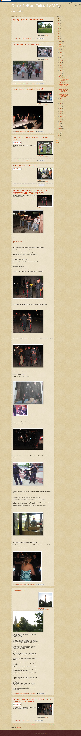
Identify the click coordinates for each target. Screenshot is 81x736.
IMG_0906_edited (40, 58)
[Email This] (39, 38)
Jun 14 (61, 100)
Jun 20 (61, 68)
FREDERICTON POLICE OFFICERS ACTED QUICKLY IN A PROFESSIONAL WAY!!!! (30, 191)
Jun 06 (61, 113)
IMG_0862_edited (40, 155)
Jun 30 (61, 52)
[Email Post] (37, 38)
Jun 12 (61, 103)
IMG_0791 (39, 207)
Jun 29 (61, 54)
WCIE (59, 142)
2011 (59, 33)
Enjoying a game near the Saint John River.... (29, 19)
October (60, 44)
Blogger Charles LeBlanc (62, 140)
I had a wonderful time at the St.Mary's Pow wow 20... (64, 85)
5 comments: (32, 584)
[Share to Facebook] (42, 38)
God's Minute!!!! (19, 590)
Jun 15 (61, 98)
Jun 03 (61, 118)
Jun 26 (61, 59)
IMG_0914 (39, 103)
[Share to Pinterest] (43, 38)
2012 (59, 31)
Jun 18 (61, 72)
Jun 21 (61, 67)
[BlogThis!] (40, 38)
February (60, 128)
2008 (59, 38)
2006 (59, 132)
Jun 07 (61, 111)
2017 (59, 23)
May (59, 123)
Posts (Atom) (18, 727)
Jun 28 (61, 55)
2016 (59, 25)
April (59, 125)
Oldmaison (46, 35)
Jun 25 (61, 60)
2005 (59, 133)
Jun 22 (61, 65)
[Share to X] (41, 38)
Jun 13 (61, 101)
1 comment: (32, 131)
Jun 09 (61, 108)
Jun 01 (61, 121)
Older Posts (51, 725)
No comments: (33, 38)
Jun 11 (61, 105)
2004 (59, 135)
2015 (59, 26)
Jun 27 (61, 57)
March (60, 126)
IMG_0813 (39, 34)
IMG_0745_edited (41, 608)
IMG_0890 (39, 180)
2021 (59, 18)
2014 (59, 28)
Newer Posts (14, 725)
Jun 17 (61, 73)
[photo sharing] (45, 102)
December (60, 41)
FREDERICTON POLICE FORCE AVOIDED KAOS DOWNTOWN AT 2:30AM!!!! (32, 700)
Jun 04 (61, 116)
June (60, 51)
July (59, 49)
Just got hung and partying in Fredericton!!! (28, 89)
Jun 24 (61, 62)
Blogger (46, 733)
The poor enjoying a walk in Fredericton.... (28, 44)
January (60, 130)
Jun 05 (61, 114)
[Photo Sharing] (28, 80)
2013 (59, 30)
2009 (59, 36)
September (61, 46)
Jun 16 (61, 75)
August (60, 47)
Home (33, 725)
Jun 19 (61, 70)
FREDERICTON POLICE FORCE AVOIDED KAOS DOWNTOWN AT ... (64, 95)
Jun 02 (61, 119)
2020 (59, 20)
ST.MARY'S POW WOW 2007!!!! (25, 165)
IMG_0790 (39, 716)
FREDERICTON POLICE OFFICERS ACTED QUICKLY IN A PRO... (63, 90)
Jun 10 (61, 106)
